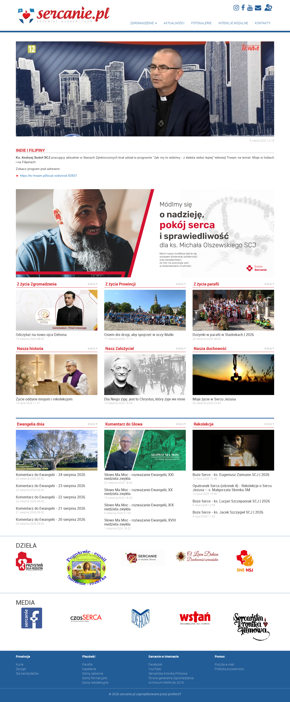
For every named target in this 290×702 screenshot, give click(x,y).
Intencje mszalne (233, 23)
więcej (92, 284)
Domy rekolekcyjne (95, 682)
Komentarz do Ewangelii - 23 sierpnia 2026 (50, 486)
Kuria (19, 664)
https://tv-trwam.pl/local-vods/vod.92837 (48, 175)
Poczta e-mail (224, 664)
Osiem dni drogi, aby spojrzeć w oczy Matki (139, 335)
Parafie (87, 664)
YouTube (154, 669)
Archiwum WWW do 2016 (166, 682)
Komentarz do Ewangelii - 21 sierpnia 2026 (50, 509)
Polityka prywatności (229, 669)
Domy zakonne (92, 673)
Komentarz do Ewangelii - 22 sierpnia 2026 (50, 497)
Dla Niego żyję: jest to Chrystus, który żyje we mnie (144, 399)
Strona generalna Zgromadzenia (171, 678)
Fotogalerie (201, 23)
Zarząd (21, 669)
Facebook (155, 664)
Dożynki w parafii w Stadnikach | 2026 (223, 335)
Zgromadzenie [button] (142, 23)
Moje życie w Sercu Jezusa (214, 399)
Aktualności (174, 23)
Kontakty (263, 23)
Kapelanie (89, 669)
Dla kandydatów (27, 673)
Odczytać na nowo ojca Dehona (41, 335)
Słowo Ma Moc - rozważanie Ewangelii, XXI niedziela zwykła (139, 477)
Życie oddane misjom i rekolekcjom (44, 399)
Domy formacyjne (94, 678)
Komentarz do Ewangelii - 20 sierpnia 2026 (50, 520)
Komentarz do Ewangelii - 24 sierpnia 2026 (50, 475)
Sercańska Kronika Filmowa (167, 673)
